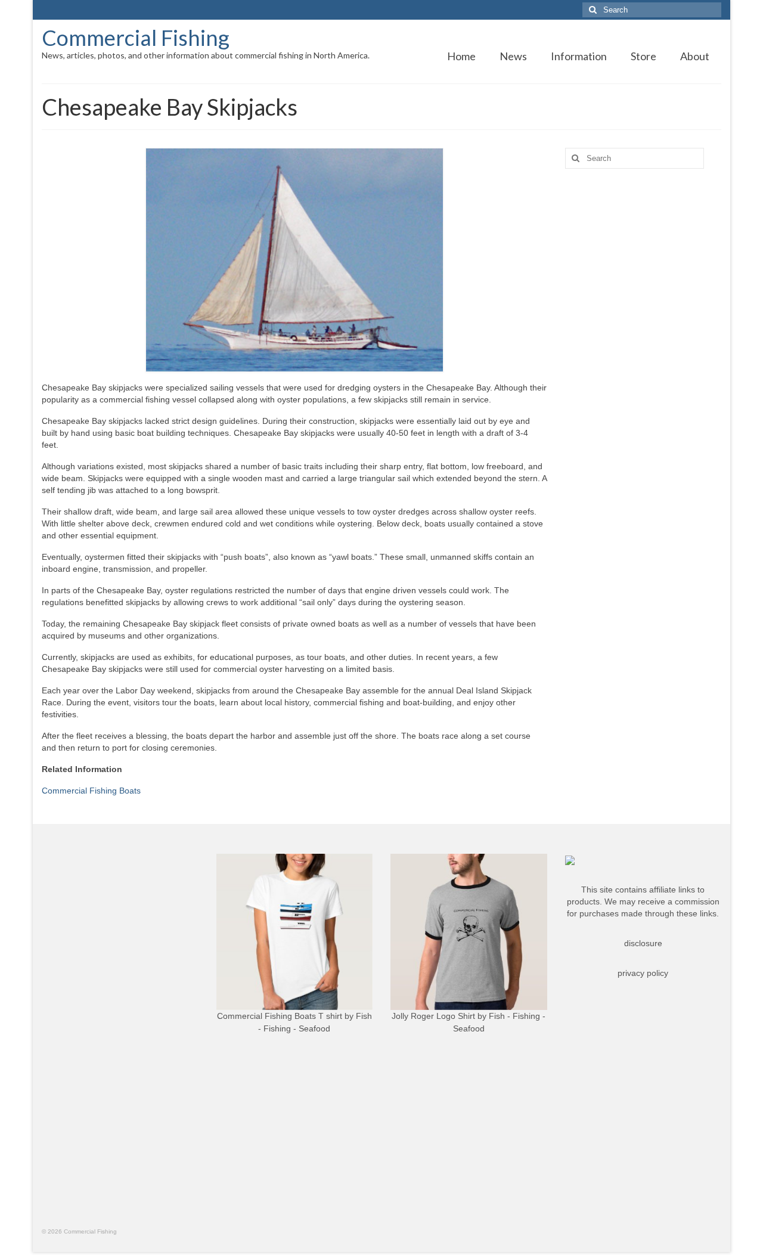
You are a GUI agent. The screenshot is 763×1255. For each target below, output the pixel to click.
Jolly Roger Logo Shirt (433, 1016)
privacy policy (643, 973)
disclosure (643, 943)
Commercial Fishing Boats (91, 790)
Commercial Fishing (135, 37)
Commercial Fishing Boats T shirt (279, 1016)
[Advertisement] (643, 365)
